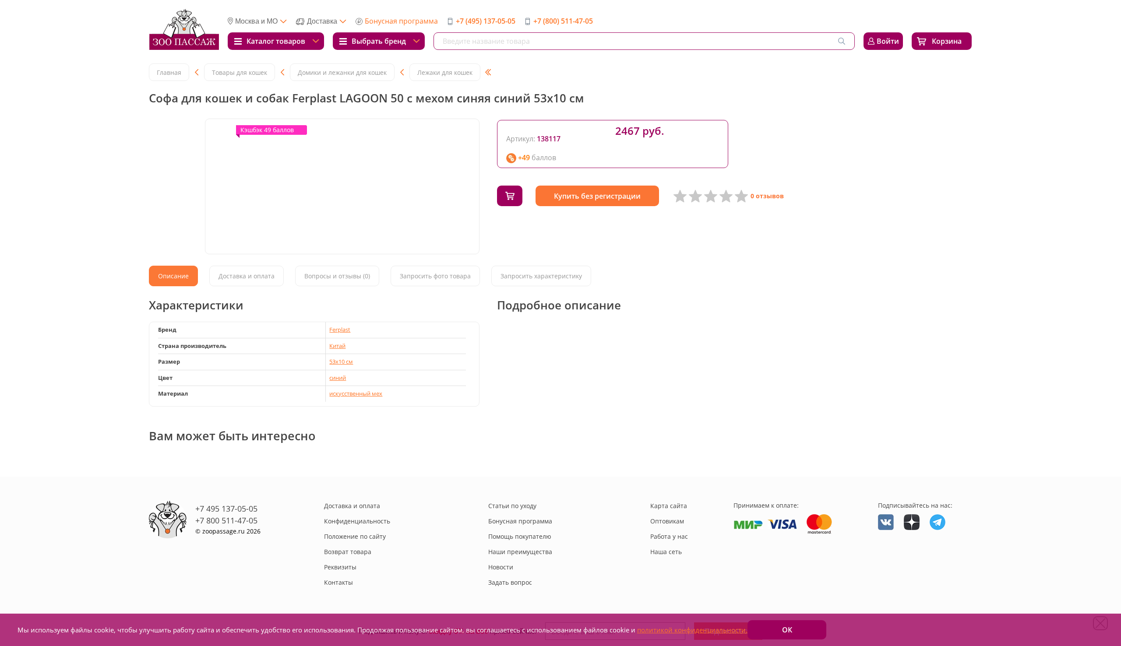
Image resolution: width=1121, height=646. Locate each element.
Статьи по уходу (512, 506)
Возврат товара (347, 552)
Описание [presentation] (173, 276)
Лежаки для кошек (444, 72)
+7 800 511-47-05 (226, 520)
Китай (337, 346)
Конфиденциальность (357, 521)
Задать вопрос (510, 582)
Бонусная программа (401, 21)
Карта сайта (668, 506)
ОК (787, 630)
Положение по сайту (355, 536)
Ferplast (339, 330)
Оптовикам (667, 521)
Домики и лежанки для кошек (342, 72)
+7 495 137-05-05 (226, 508)
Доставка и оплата (352, 506)
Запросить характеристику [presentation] (541, 276)
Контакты (338, 582)
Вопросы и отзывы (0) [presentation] (337, 276)
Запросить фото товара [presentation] (435, 276)
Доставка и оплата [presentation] (247, 276)
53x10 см (341, 361)
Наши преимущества (520, 552)
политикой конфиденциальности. (692, 629)
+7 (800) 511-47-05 (563, 21)
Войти (888, 41)
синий (337, 378)
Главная (169, 72)
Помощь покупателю (519, 536)
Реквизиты (340, 567)
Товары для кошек (239, 72)
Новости (500, 567)
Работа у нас (669, 536)
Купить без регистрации (597, 196)
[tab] (173, 276)
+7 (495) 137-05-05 (485, 21)
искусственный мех (355, 393)
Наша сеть (666, 552)
